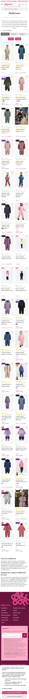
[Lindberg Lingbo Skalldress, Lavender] (2, 324)
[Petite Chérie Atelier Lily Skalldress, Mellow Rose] (16, 101)
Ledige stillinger (4, 620)
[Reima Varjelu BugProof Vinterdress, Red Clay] (2, 547)
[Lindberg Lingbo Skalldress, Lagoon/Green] (16, 69)
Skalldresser (22, 17)
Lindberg (13, 578)
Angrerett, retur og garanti (19, 608)
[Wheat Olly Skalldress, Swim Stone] (2, 515)
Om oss (3, 622)
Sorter (18, 38)
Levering (15, 610)
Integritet (15, 615)
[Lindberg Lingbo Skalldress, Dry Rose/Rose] (20, 69)
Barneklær (6, 17)
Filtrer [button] (11, 38)
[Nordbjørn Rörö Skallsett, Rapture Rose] (17, 387)
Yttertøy (11, 17)
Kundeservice (4, 608)
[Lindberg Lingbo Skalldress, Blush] (19, 69)
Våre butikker (16, 617)
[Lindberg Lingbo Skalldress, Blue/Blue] (16, 419)
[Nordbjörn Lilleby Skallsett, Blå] (5, 69)
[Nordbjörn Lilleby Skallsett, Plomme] (3, 69)
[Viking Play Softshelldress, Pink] (16, 547)
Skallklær (17, 17)
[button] (2, 4)
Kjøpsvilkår (3, 610)
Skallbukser (14, 34)
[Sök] (3, 9)
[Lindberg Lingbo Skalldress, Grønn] (17, 69)
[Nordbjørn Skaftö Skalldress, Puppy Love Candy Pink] (17, 228)
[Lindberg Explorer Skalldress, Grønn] (2, 101)
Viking (23, 578)
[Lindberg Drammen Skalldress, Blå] (2, 483)
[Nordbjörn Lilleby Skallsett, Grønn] (2, 69)
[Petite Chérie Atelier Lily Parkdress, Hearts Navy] (19, 101)
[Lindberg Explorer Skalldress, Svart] (3, 101)
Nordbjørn (18, 578)
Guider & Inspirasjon (5, 615)
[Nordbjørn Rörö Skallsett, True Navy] (16, 387)
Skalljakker (22, 34)
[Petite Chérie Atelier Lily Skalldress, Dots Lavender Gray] (17, 101)
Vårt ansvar (15, 620)
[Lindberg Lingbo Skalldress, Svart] (2, 228)
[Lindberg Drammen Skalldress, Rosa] (16, 515)
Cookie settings (4, 617)
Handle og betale (16, 612)
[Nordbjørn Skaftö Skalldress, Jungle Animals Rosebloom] (16, 228)
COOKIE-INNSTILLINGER (14, 696)
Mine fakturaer (4, 612)
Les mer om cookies (7, 688)
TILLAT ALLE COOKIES (14, 692)
